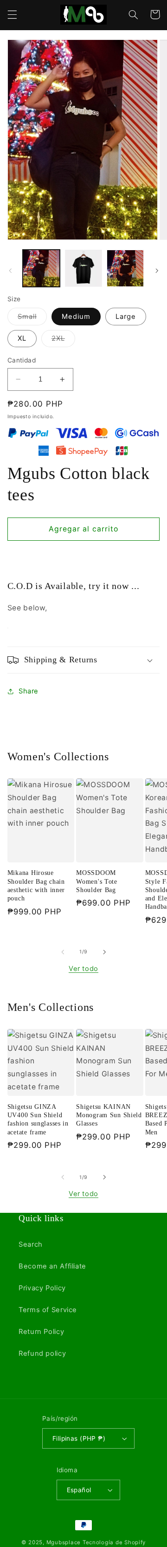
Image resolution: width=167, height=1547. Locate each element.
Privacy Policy (42, 1288)
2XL (63, 340)
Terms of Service (48, 1310)
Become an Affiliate (52, 1266)
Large (126, 316)
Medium (76, 316)
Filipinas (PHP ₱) (78, 1438)
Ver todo (83, 968)
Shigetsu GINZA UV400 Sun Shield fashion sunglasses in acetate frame (38, 1119)
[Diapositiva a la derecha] (157, 270)
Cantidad (21, 360)
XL (22, 338)
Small (32, 318)
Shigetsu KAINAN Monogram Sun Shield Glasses (109, 1115)
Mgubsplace (63, 1542)
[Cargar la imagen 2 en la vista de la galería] (83, 268)
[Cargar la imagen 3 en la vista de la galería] (125, 268)
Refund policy (42, 1353)
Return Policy (41, 1331)
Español (79, 1490)
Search (31, 1244)
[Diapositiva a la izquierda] (10, 270)
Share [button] (29, 691)
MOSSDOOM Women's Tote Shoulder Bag (96, 881)
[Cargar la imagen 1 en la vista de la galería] (41, 268)
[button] (12, 14)
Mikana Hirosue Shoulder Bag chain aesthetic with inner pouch (36, 885)
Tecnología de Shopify (114, 1542)
